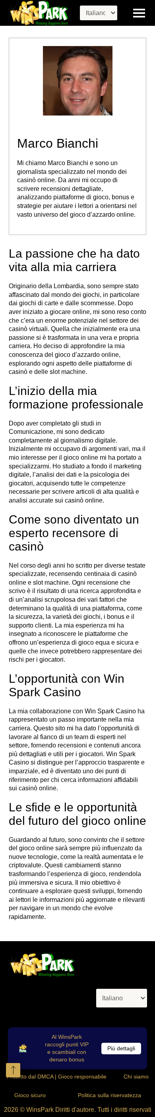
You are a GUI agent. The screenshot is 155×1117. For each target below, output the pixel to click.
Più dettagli (121, 1048)
